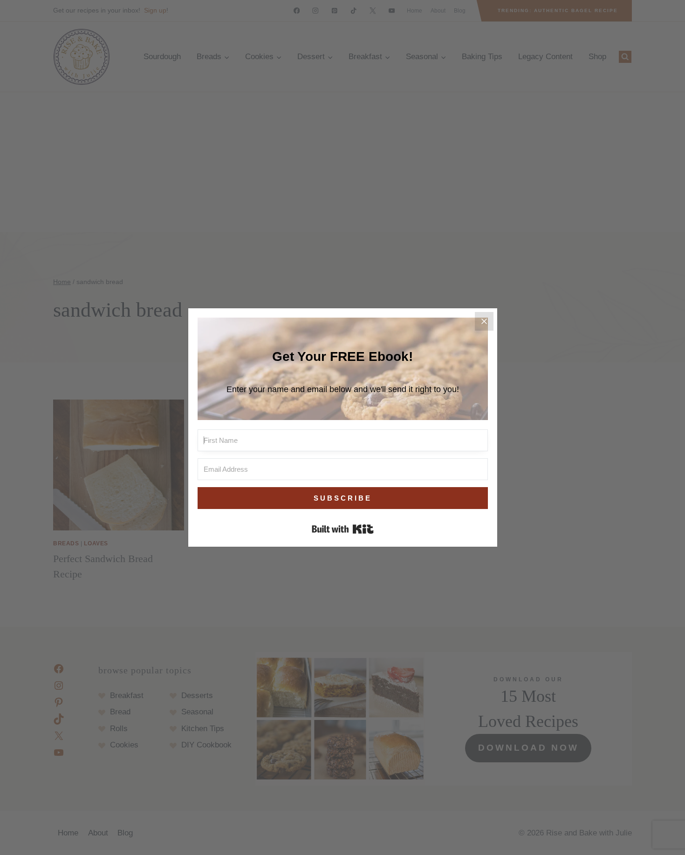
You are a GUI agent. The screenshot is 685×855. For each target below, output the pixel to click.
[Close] (484, 321)
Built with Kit (343, 529)
